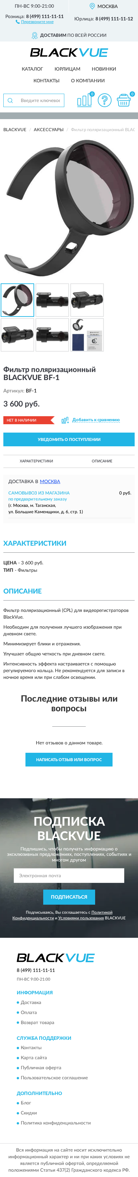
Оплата (29, 1012)
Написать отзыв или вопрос (69, 760)
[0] (123, 100)
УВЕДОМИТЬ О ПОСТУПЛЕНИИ (69, 440)
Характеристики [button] (36, 461)
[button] (35, 21)
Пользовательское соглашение (54, 1078)
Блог (26, 1103)
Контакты (46, 81)
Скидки (29, 1113)
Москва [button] (50, 481)
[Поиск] (10, 100)
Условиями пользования (81, 918)
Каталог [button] (32, 69)
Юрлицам (67, 69)
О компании (88, 81)
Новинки (104, 69)
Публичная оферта (41, 1068)
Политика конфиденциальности (56, 1123)
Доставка (31, 1002)
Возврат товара (37, 1022)
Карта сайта (34, 1058)
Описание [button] (102, 461)
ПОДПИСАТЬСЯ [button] (69, 897)
